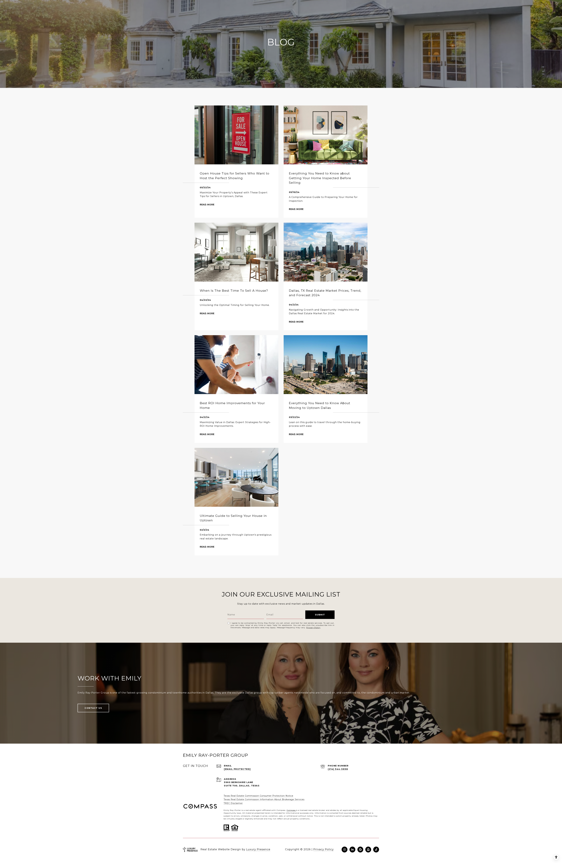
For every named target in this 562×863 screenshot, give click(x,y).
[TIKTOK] (376, 849)
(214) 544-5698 (338, 769)
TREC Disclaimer (233, 803)
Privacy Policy (313, 627)
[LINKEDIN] (352, 849)
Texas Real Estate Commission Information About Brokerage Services (264, 799)
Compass (291, 810)
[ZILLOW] (368, 849)
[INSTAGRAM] (344, 849)
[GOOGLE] (360, 849)
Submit (320, 614)
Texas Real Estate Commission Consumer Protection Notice (258, 795)
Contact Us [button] (93, 708)
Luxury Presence (258, 849)
